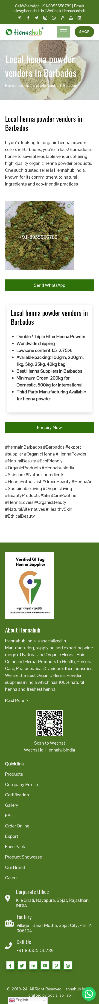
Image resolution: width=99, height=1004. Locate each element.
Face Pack (15, 847)
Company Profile (21, 784)
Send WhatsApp (49, 285)
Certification (17, 795)
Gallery (11, 805)
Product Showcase (23, 857)
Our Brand (15, 867)
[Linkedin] (33, 965)
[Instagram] (68, 965)
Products (14, 774)
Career (11, 878)
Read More (14, 700)
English (21, 1000)
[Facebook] (10, 965)
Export (11, 836)
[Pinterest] (56, 965)
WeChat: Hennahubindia (66, 10)
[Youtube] (45, 965)
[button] (89, 994)
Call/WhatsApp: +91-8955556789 (43, 6)
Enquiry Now (49, 427)
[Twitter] (21, 965)
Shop (84, 31)
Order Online (17, 826)
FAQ (9, 815)
